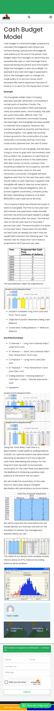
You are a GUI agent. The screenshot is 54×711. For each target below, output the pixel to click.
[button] (29, 17)
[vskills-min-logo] (6, 17)
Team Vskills (12, 615)
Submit (27, 691)
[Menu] (51, 17)
